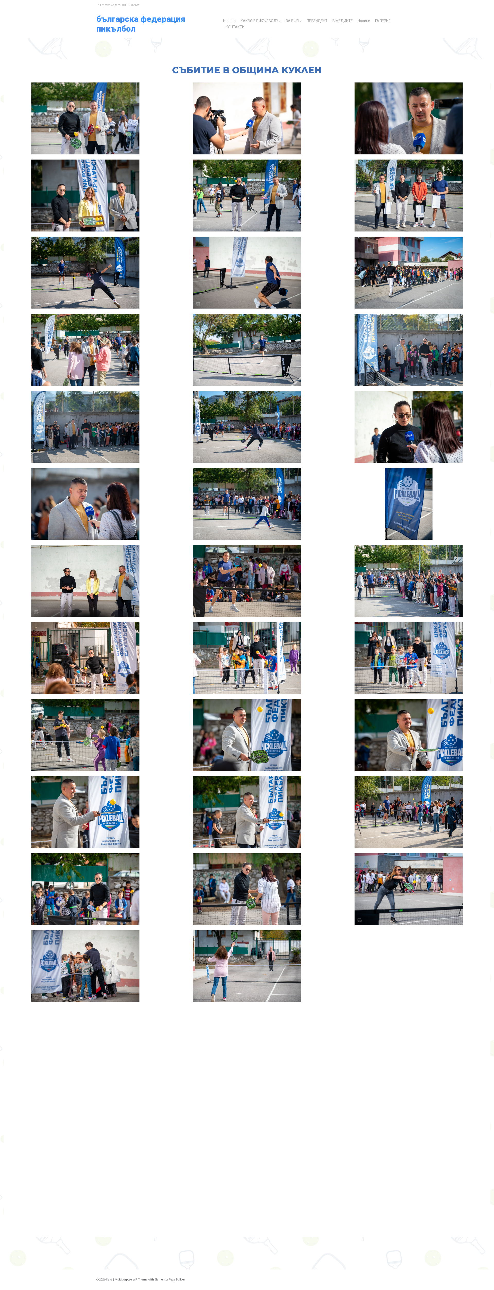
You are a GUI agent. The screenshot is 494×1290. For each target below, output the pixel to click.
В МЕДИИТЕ (342, 21)
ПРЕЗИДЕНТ (317, 21)
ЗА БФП (292, 21)
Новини (364, 21)
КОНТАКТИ (235, 27)
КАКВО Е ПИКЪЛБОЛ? (259, 21)
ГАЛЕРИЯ (383, 21)
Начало (229, 21)
